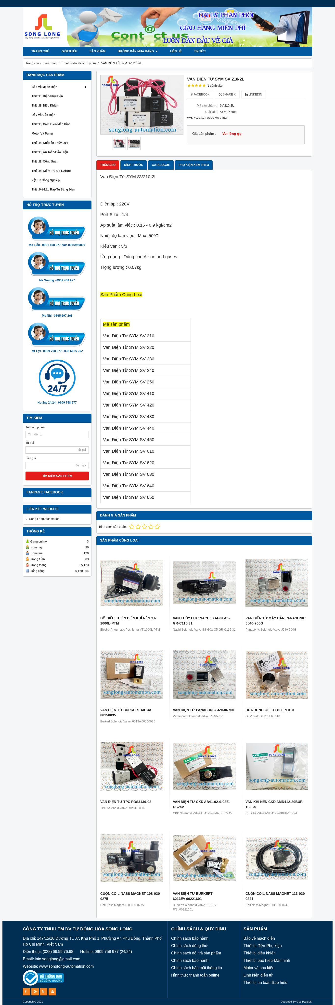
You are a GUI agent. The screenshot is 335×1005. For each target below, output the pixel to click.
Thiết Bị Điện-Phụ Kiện (47, 96)
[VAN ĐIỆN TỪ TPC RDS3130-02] (131, 766)
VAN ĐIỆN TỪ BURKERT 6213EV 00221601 (193, 896)
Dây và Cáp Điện (43, 115)
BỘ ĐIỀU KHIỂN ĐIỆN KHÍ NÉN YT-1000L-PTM (128, 620)
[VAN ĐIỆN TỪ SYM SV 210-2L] (142, 104)
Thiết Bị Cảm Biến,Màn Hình (51, 124)
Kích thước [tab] (133, 165)
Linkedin (255, 94)
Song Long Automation (44, 519)
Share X (229, 94)
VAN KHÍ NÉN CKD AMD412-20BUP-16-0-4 (274, 804)
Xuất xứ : (211, 112)
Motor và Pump (42, 133)
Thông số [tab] (108, 165)
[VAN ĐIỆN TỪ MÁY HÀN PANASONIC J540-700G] (276, 582)
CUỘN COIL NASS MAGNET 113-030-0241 (275, 896)
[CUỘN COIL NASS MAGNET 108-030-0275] (131, 858)
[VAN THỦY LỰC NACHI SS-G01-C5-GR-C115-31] (204, 582)
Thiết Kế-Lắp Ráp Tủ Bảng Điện (53, 189)
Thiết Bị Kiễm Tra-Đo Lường (51, 171)
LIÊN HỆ (176, 51)
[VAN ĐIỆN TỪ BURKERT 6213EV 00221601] (204, 858)
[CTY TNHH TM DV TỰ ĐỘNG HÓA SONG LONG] (167, 45)
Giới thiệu (69, 51)
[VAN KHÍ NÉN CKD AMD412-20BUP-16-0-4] (276, 766)
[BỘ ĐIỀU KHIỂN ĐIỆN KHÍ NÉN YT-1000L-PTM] (131, 582)
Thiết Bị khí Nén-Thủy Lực (50, 143)
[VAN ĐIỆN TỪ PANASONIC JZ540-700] (204, 674)
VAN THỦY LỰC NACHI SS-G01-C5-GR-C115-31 (202, 620)
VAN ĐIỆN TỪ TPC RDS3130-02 (125, 802)
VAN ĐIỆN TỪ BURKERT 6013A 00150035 (125, 712)
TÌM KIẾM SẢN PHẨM (57, 476)
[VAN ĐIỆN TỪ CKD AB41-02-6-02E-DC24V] (204, 766)
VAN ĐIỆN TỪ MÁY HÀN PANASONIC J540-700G (275, 620)
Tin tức (200, 51)
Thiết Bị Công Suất (44, 161)
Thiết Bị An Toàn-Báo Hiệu (50, 152)
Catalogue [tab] (161, 165)
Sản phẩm (97, 51)
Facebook (201, 94)
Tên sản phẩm (35, 427)
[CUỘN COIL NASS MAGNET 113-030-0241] (276, 858)
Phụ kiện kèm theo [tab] (194, 165)
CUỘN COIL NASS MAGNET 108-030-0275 (130, 896)
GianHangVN (304, 1001)
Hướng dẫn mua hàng (136, 51)
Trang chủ (40, 51)
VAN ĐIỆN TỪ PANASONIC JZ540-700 (203, 710)
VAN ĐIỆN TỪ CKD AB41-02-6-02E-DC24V (201, 804)
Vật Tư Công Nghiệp (46, 180)
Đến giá (31, 458)
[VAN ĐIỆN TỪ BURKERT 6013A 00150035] (131, 674)
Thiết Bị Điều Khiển (45, 105)
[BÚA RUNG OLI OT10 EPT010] (276, 674)
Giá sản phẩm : (204, 134)
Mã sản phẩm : (207, 105)
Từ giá (30, 443)
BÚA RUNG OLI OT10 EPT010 (269, 710)
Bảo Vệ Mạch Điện (44, 87)
